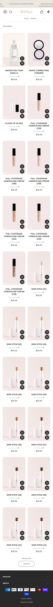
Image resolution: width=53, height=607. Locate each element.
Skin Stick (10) (14, 545)
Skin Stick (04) (14, 394)
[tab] (4, 64)
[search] (11, 11)
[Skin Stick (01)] (39, 268)
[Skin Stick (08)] (14, 474)
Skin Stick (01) (38, 289)
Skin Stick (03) (38, 344)
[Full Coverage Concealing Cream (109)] (39, 158)
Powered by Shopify (26, 602)
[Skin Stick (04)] (14, 374)
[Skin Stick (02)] (14, 323)
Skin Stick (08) (14, 495)
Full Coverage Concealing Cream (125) (39, 236)
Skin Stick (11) (39, 545)
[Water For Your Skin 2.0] (14, 50)
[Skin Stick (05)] (39, 374)
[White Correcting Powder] (39, 50)
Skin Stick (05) (38, 394)
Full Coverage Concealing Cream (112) (14, 236)
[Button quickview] (22, 58)
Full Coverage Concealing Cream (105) (14, 181)
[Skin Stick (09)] (39, 474)
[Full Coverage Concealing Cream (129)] (14, 268)
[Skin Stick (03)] (39, 323)
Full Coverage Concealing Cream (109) (39, 181)
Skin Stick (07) (38, 445)
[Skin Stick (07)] (39, 424)
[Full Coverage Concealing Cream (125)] (39, 213)
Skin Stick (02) (14, 344)
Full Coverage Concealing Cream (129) (14, 291)
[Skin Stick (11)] (39, 524)
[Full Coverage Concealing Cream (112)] (14, 213)
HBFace (29, 598)
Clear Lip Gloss (14, 123)
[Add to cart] (22, 63)
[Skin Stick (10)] (14, 524)
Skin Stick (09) (38, 495)
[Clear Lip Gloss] (14, 102)
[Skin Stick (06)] (14, 424)
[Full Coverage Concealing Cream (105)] (14, 158)
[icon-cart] (42, 11)
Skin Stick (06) (14, 445)
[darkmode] (47, 11)
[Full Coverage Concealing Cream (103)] (39, 102)
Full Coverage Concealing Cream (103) (39, 125)
